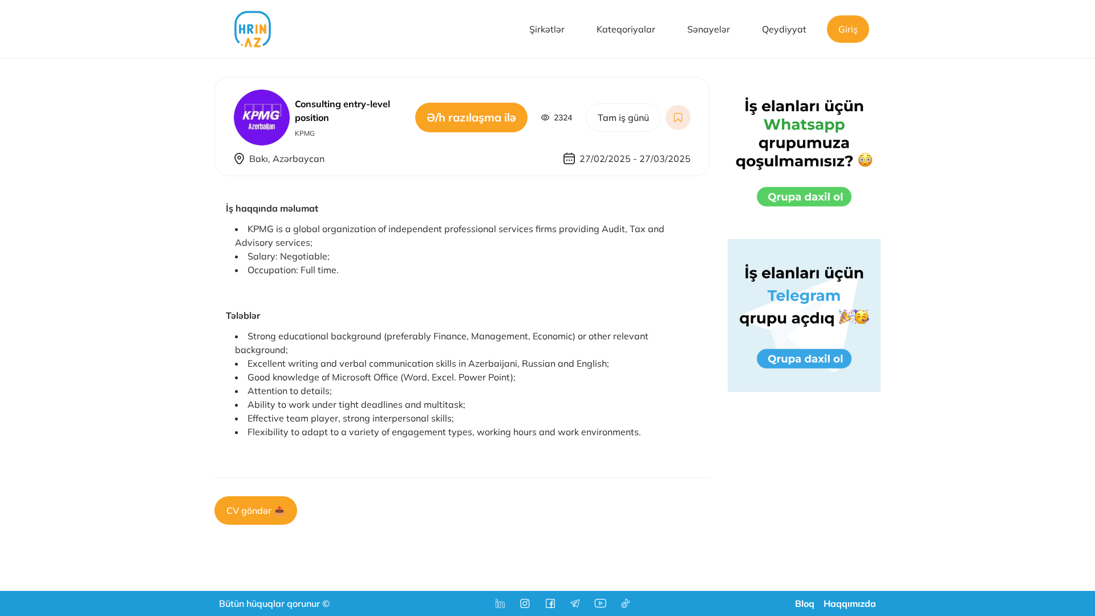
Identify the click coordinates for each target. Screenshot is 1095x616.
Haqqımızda (850, 603)
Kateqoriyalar (626, 29)
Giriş (848, 29)
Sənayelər (708, 29)
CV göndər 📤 (255, 510)
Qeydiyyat (784, 29)
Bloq (804, 603)
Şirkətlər (547, 29)
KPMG (305, 133)
